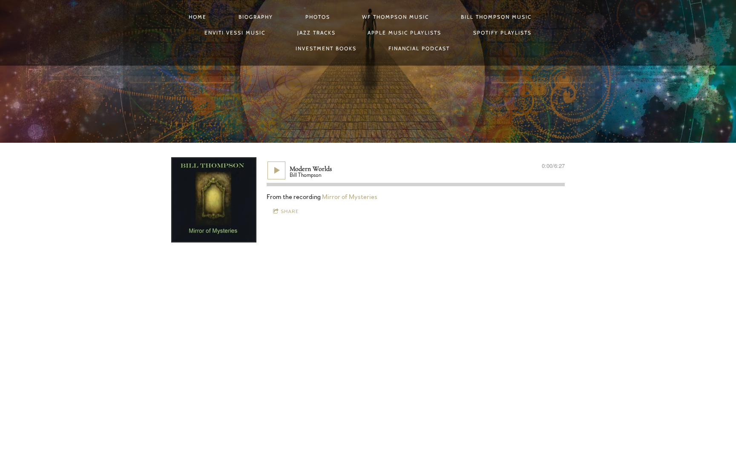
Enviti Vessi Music (234, 32)
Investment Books (326, 48)
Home (198, 17)
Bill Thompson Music (496, 17)
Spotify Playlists (502, 32)
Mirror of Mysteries (349, 196)
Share (290, 211)
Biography (256, 17)
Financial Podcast (419, 48)
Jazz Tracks (316, 32)
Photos (317, 17)
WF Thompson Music (395, 17)
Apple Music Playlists (404, 32)
